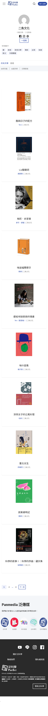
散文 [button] (4, 53)
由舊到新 (14, 68)
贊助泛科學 (39, 686)
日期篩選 (25, 68)
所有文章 (4, 63)
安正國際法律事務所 (40, 679)
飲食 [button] (10, 50)
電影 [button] (27, 50)
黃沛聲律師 (31, 679)
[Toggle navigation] (4, 4)
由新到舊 (4, 68)
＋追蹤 (24, 40)
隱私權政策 (40, 659)
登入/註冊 (42, 4)
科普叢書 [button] (13, 53)
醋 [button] (4, 50)
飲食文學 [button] (18, 50)
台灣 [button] (33, 50)
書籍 (12, 63)
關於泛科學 (17, 654)
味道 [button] (40, 50)
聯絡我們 (11, 659)
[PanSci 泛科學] (14, 3)
